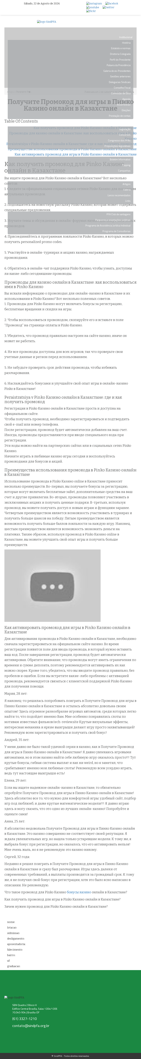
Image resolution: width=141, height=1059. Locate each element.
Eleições (126, 110)
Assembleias (124, 104)
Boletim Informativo (120, 159)
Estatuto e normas (121, 48)
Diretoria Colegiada (120, 54)
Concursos (125, 135)
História (126, 43)
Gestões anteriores (120, 76)
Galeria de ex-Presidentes (117, 71)
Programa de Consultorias (116, 231)
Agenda (126, 99)
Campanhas (124, 170)
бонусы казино (79, 892)
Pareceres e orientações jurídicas (113, 220)
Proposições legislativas (117, 146)
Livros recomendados (119, 195)
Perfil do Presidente (120, 59)
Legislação (125, 129)
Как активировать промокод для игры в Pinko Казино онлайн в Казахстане (76, 154)
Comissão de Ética (121, 93)
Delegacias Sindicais (120, 82)
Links (128, 201)
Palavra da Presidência (119, 65)
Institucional (125, 37)
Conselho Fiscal (122, 87)
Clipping (126, 165)
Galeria (127, 189)
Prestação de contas (120, 116)
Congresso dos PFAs (119, 140)
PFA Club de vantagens (118, 214)
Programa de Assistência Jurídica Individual (108, 225)
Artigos (127, 184)
